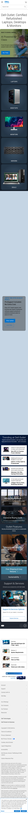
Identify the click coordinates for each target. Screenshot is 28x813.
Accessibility (4, 749)
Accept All (24, 811)
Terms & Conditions (6, 731)
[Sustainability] (14, 577)
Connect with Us (5, 692)
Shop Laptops (10, 320)
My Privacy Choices (6, 739)
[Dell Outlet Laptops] (14, 71)
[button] (26, 2)
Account (3, 685)
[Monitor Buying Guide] (14, 497)
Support (3, 688)
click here (15, 788)
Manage (2, 811)
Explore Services (14, 618)
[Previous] (21, 625)
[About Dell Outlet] (14, 563)
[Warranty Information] (14, 547)
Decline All (17, 811)
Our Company (4, 705)
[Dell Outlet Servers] (14, 150)
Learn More (9, 325)
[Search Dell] (25, 6)
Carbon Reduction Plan (7, 758)
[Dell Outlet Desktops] (14, 98)
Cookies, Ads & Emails (7, 742)
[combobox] (14, 6)
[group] (14, 606)
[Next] (25, 625)
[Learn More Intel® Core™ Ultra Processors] (21, 677)
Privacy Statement (6, 735)
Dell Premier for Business (7, 722)
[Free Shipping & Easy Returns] (14, 570)
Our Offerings (4, 702)
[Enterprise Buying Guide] (14, 515)
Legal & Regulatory (6, 746)
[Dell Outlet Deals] (14, 177)
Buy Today (5, 52)
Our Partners (4, 709)
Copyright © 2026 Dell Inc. (8, 728)
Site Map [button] (3, 696)
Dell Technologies (6, 718)
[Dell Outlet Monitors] (14, 124)
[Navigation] (2, 2)
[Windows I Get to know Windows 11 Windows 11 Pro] (14, 673)
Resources (4, 712)
